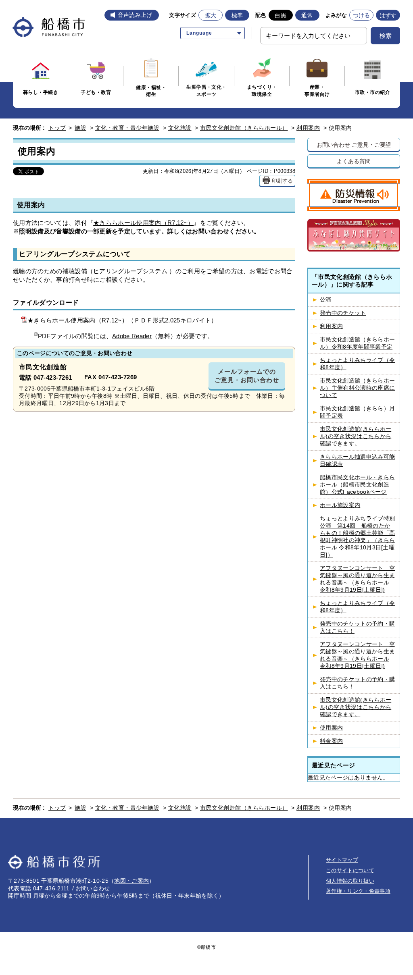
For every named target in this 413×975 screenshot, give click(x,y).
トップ (57, 128)
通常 (307, 15)
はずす (388, 15)
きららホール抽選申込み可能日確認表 (357, 460)
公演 (326, 300)
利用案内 (308, 128)
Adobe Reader (132, 336)
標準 (237, 15)
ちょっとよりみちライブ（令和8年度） (357, 363)
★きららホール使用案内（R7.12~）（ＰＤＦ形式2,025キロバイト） (122, 320)
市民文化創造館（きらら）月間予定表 (357, 412)
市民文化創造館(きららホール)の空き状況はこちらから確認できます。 (355, 436)
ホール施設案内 (340, 505)
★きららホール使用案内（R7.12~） (143, 222)
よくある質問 (353, 161)
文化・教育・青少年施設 (127, 128)
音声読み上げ (135, 15)
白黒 (280, 15)
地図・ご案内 (131, 880)
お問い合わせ (92, 888)
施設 (80, 128)
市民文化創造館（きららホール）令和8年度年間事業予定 (357, 343)
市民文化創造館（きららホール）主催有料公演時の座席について (357, 388)
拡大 (211, 15)
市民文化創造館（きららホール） (244, 128)
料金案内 (331, 741)
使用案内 (331, 728)
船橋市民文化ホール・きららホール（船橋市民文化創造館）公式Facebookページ (357, 484)
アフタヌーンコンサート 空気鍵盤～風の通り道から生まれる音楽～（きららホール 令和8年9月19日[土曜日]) (357, 579)
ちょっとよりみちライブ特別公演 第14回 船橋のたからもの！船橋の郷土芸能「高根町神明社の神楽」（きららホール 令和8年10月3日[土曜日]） (357, 537)
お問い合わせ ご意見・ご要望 (354, 144)
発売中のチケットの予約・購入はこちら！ (357, 627)
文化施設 (180, 128)
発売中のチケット (343, 313)
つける (361, 15)
